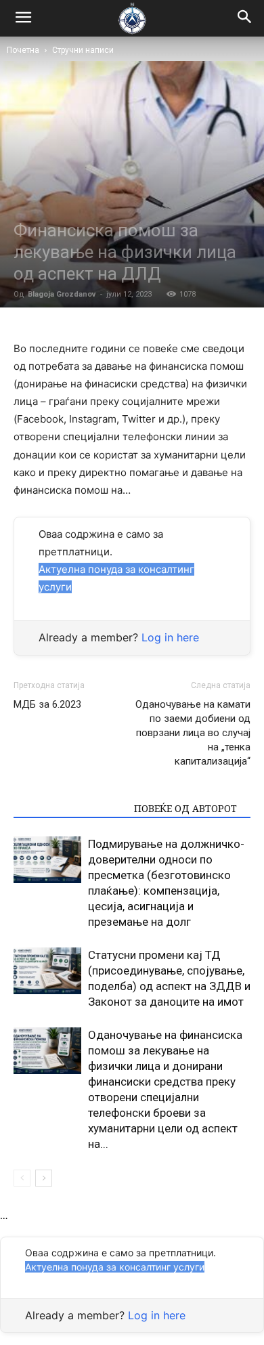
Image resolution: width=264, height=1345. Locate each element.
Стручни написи (83, 50)
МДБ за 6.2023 (47, 704)
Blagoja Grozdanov (62, 294)
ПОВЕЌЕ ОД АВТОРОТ (185, 808)
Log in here (170, 637)
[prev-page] (22, 1178)
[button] (245, 18)
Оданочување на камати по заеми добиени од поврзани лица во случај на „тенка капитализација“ (192, 732)
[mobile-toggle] (23, 18)
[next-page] (43, 1178)
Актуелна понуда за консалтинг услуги (114, 1267)
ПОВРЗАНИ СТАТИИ (70, 808)
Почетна (23, 50)
